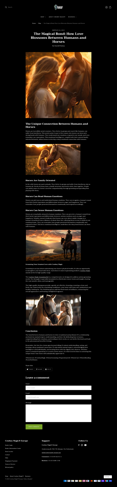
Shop (42, 17)
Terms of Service (10, 464)
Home (34, 23)
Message (28, 402)
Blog (39, 23)
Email (28, 393)
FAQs (6, 458)
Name (28, 384)
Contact (7, 455)
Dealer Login (9, 445)
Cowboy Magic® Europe (16, 479)
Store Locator (9, 451)
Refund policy (9, 467)
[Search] (6, 7)
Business (71, 17)
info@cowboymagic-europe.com (51, 453)
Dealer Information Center (13, 448)
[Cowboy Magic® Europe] (58, 7)
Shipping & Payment (11, 461)
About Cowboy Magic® (57, 17)
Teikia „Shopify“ (27, 479)
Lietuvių (107, 477)
